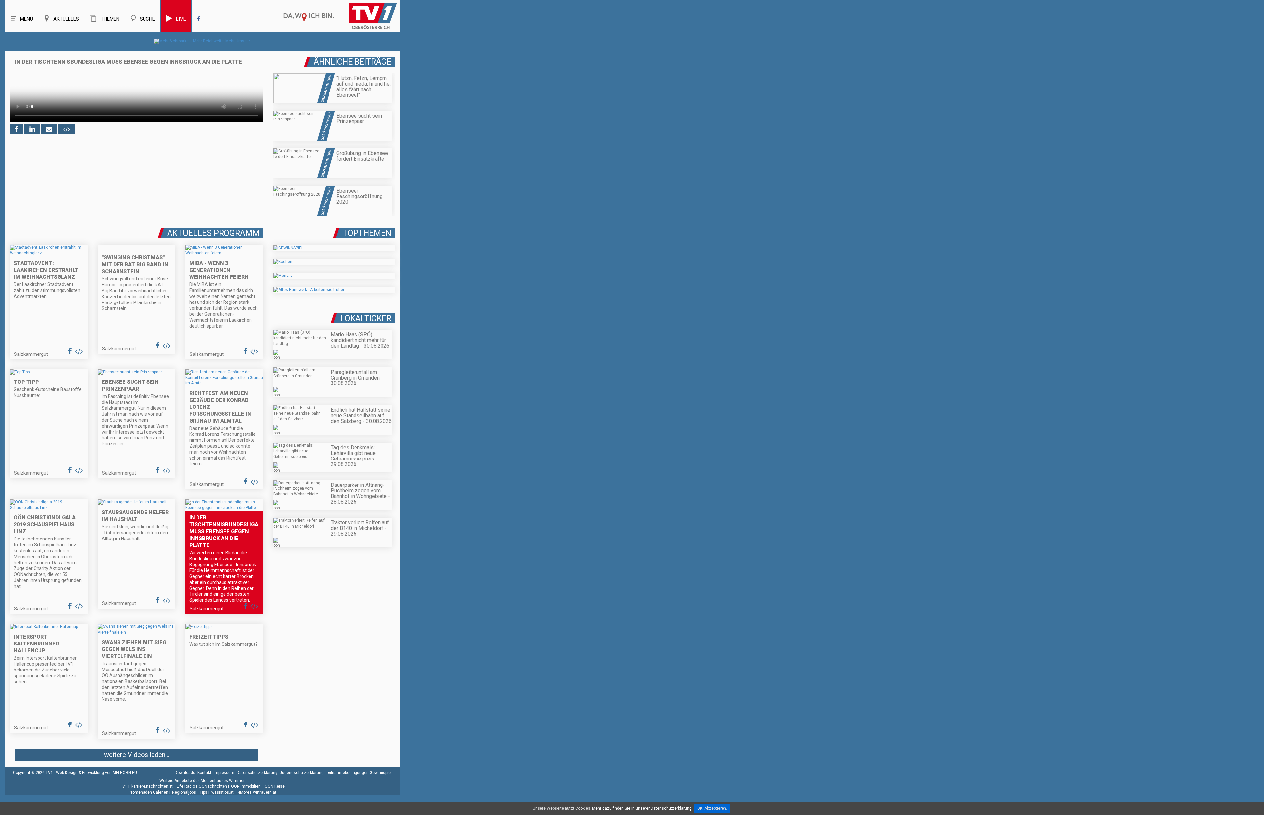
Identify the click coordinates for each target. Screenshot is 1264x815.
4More (243, 792)
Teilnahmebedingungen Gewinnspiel (359, 772)
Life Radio (186, 786)
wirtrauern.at (264, 792)
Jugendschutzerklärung (302, 772)
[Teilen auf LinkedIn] (32, 129)
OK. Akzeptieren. (712, 808)
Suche (147, 19)
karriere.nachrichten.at (152, 786)
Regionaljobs (184, 792)
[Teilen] (49, 129)
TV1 (123, 786)
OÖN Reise (275, 786)
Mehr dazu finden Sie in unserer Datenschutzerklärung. (642, 808)
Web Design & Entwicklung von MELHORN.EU (96, 772)
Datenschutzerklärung (257, 772)
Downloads (185, 772)
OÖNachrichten (213, 786)
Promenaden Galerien (148, 792)
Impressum (224, 772)
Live (181, 19)
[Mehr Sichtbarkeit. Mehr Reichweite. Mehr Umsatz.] (202, 41)
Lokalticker (365, 318)
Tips (203, 792)
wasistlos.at (222, 792)
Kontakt (204, 772)
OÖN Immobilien (246, 786)
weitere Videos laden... (136, 755)
